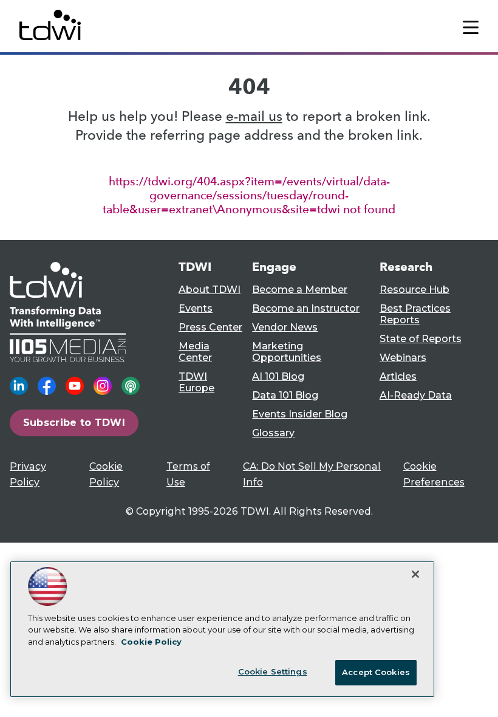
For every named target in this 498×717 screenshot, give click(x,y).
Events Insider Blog (299, 414)
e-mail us (254, 116)
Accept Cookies (376, 672)
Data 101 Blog (285, 395)
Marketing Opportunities (286, 351)
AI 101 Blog (278, 376)
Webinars (403, 357)
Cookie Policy (151, 642)
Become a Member (299, 289)
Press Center (210, 327)
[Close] (415, 574)
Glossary (273, 433)
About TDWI (209, 289)
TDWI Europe (196, 382)
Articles (398, 376)
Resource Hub (414, 289)
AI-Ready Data (416, 395)
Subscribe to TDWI (74, 422)
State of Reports (421, 339)
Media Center (195, 351)
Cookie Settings (272, 671)
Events (196, 308)
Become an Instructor (306, 308)
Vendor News (285, 327)
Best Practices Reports (415, 314)
